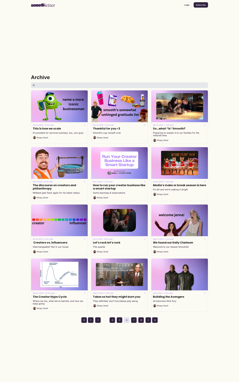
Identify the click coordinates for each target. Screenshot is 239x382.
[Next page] (148, 320)
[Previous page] (90, 320)
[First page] (84, 320)
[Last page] (155, 320)
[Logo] (43, 5)
